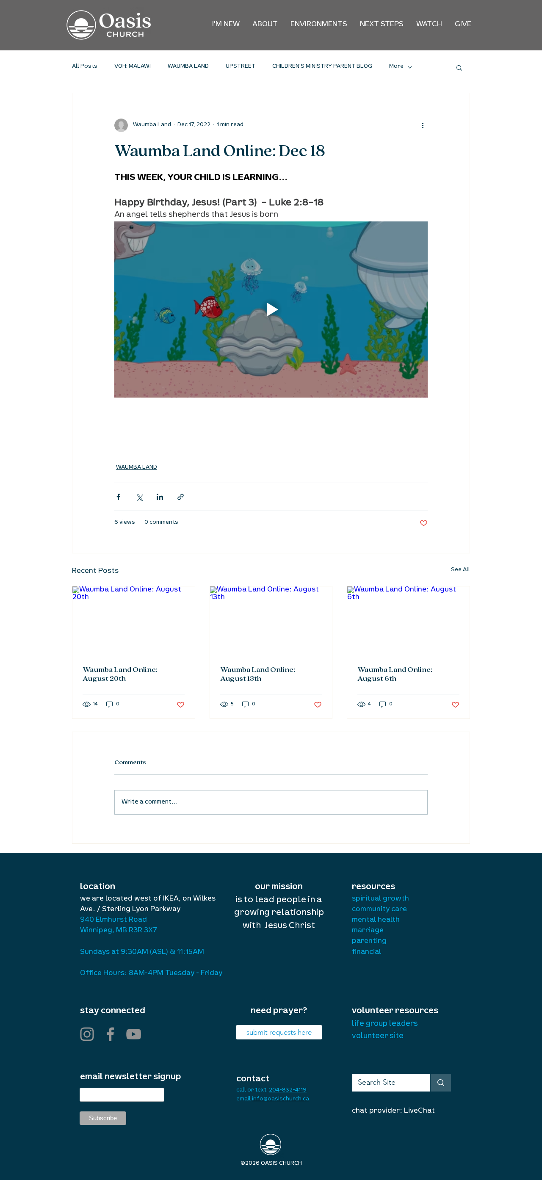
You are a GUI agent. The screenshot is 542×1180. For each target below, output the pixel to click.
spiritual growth (380, 899)
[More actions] (423, 125)
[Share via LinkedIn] (160, 497)
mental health (376, 920)
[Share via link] (181, 497)
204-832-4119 (288, 1091)
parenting (369, 941)
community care (379, 910)
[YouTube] (133, 1034)
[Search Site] (440, 1083)
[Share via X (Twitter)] (139, 497)
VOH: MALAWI (132, 67)
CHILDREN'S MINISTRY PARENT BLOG (322, 67)
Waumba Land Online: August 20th (120, 674)
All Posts (84, 67)
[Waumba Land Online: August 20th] (133, 620)
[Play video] (271, 309)
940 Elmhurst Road (113, 920)
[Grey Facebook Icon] (110, 1034)
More (396, 67)
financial (366, 952)
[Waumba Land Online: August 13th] (271, 620)
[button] (265, 25)
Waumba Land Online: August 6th (394, 674)
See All (460, 570)
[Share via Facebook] (118, 497)
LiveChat (419, 1111)
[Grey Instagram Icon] (87, 1034)
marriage (368, 931)
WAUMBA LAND (188, 67)
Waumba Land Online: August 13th (257, 674)
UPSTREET (240, 67)
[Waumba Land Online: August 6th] (408, 620)
